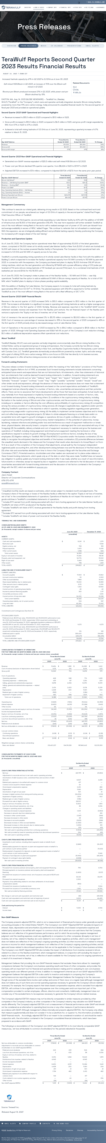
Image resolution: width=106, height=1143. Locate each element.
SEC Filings (89, 7)
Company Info (52, 7)
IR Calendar (57, 46)
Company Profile (27, 1123)
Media (43, 46)
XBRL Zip (78, 92)
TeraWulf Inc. (11, 1130)
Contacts (45, 1123)
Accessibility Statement (95, 1130)
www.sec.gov (42, 467)
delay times (78, 1138)
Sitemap (80, 1130)
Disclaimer (69, 1130)
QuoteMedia (28, 1138)
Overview (11, 46)
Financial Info (65, 7)
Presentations (74, 46)
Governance (100, 7)
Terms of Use (78, 1140)
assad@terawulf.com (10, 483)
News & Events (39, 7)
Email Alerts (92, 46)
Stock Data (78, 7)
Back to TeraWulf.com (95, 2)
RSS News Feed (61, 1123)
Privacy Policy (57, 1130)
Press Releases (28, 46)
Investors (27, 7)
